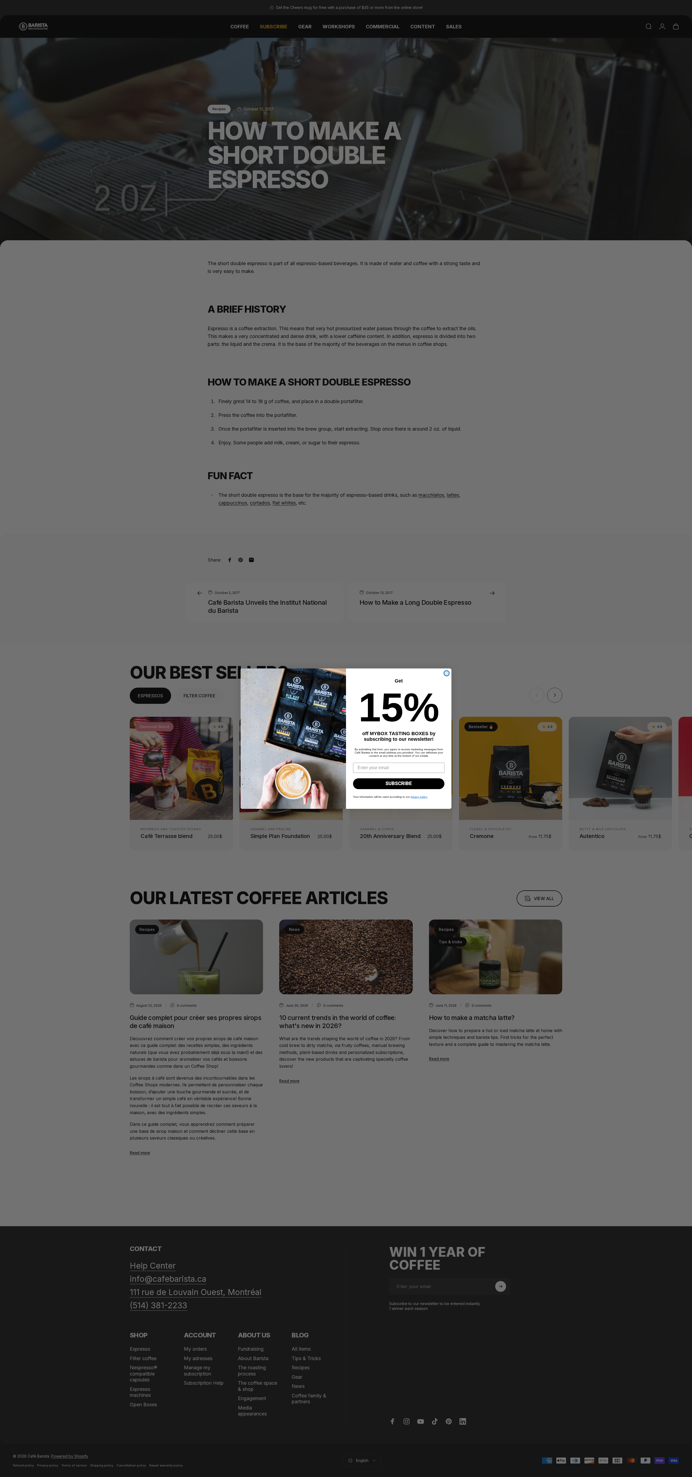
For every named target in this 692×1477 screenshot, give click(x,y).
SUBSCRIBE (398, 783)
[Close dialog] (446, 673)
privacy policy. (419, 796)
